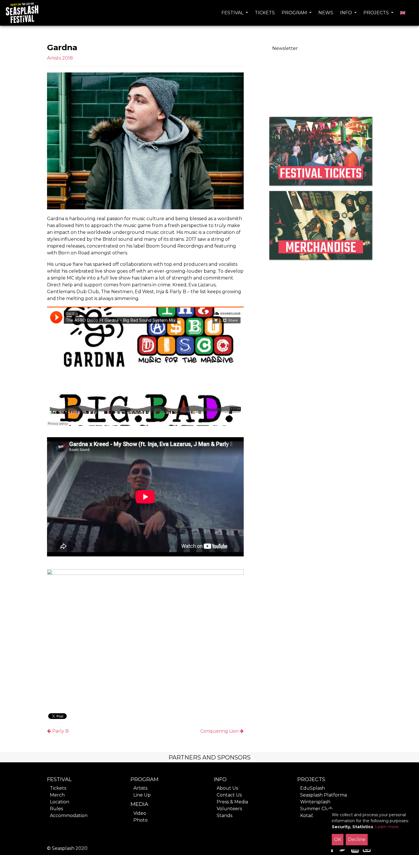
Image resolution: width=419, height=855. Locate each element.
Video (139, 813)
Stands (224, 815)
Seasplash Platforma (323, 795)
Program (295, 12)
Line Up (142, 795)
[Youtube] (355, 849)
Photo (140, 820)
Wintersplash (315, 802)
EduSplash (312, 788)
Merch (57, 795)
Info (346, 12)
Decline (356, 839)
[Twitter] (343, 849)
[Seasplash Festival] (22, 13)
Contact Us (229, 795)
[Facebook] (330, 849)
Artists (140, 788)
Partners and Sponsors (209, 757)
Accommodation (69, 815)
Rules (56, 808)
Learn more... (388, 826)
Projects (376, 12)
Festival (233, 12)
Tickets (265, 12)
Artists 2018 (60, 58)
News (325, 12)
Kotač (306, 815)
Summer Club (316, 808)
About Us (227, 788)
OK (337, 839)
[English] (403, 13)
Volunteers (229, 808)
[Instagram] (366, 849)
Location (59, 802)
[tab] (209, 757)
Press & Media (232, 802)
